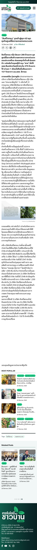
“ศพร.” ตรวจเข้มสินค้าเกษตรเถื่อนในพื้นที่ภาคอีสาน (27, 468)
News (4, 35)
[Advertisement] (18, 340)
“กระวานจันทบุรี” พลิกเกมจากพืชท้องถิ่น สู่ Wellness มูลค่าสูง (26, 424)
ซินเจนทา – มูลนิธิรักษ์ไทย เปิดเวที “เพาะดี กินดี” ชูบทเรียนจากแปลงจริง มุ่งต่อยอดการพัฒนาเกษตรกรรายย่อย (9, 472)
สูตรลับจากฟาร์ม (30, 376)
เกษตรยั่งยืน (29, 419)
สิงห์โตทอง (9, 436)
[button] (15, 499)
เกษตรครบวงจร (19, 436)
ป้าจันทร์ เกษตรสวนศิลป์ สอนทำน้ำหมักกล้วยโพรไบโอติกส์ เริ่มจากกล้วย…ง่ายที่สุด (26, 380)
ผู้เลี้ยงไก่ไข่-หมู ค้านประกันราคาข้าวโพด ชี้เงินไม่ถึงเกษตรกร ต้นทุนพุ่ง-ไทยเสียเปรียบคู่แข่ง (25, 410)
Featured (20, 376)
